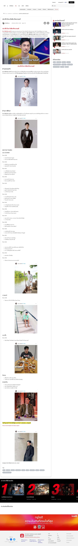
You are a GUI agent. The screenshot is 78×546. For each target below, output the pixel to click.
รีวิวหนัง (44, 9)
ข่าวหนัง (39, 9)
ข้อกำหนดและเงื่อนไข (69, 536)
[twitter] (14, 539)
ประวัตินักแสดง (15, 13)
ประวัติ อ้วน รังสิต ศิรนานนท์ (10, 28)
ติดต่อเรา (67, 542)
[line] (8, 539)
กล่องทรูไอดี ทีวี (60, 2)
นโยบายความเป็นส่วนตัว (70, 538)
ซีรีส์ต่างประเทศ (50, 9)
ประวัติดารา (63, 26)
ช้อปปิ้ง (49, 539)
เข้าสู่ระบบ (71, 2)
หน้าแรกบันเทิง (22, 9)
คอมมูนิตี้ (59, 541)
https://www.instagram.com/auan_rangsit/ (10, 425)
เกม (19, 6)
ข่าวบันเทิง (29, 9)
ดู (7, 6)
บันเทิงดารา (10, 13)
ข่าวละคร (34, 9)
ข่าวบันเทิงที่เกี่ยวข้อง (7, 506)
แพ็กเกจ (58, 539)
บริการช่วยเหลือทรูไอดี (52, 542)
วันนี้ (4, 6)
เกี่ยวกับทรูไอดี (68, 533)
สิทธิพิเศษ (11, 6)
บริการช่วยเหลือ (69, 540)
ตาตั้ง (23, 6)
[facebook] (11, 539)
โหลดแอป (54, 2)
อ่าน (16, 6)
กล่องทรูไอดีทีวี (51, 541)
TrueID (7, 2)
